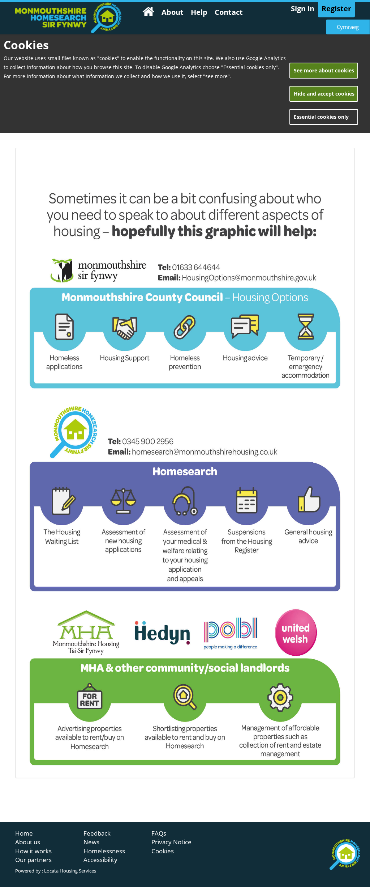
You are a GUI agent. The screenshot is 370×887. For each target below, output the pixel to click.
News (91, 842)
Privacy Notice (171, 842)
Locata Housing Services (70, 871)
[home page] (68, 18)
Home (24, 833)
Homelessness (104, 851)
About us (27, 842)
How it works (33, 851)
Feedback (97, 833)
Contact (229, 12)
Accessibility (100, 860)
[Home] (148, 13)
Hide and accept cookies (324, 93)
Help (199, 12)
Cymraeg (348, 26)
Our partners (33, 860)
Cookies (162, 851)
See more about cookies (324, 70)
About (173, 12)
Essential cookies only (321, 116)
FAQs (158, 833)
